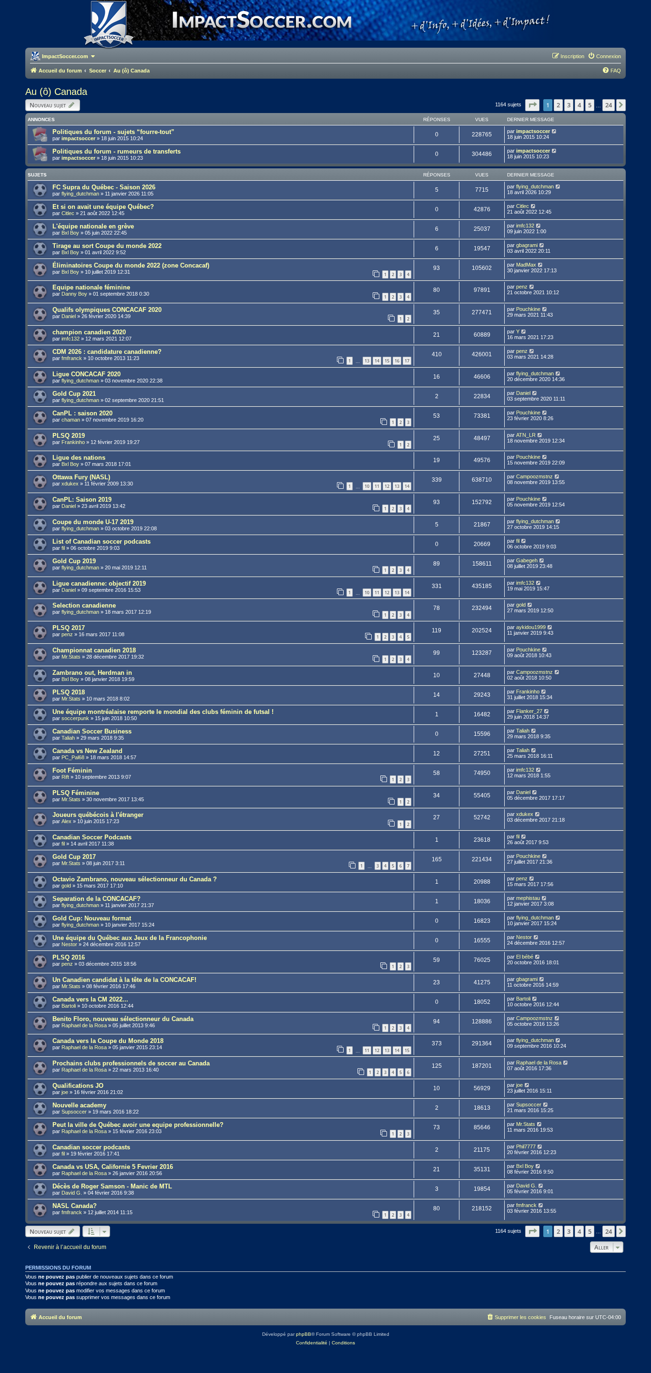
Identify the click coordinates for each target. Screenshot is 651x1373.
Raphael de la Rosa (84, 1025)
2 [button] (558, 105)
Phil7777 (526, 1146)
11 (377, 486)
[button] (532, 105)
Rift (65, 777)
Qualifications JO (77, 1085)
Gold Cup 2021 (74, 393)
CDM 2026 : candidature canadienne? (107, 351)
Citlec (67, 213)
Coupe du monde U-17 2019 (92, 522)
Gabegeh (527, 560)
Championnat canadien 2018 (94, 650)
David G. (71, 1193)
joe (64, 1092)
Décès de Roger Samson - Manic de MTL (112, 1186)
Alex (66, 821)
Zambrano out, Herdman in (92, 672)
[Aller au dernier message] (554, 131)
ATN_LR (526, 435)
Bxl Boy (70, 233)
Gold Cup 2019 (74, 561)
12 (387, 486)
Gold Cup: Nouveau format (91, 918)
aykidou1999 (531, 627)
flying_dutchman (80, 193)
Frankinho (73, 442)
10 (367, 486)
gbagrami (527, 245)
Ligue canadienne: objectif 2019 (99, 583)
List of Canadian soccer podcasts (101, 541)
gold (521, 605)
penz (522, 286)
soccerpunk (75, 718)
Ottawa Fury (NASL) (81, 477)
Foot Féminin (72, 770)
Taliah (68, 738)
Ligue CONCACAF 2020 (86, 374)
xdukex (70, 483)
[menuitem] (604, 56)
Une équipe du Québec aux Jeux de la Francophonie (129, 937)
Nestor (69, 944)
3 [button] (568, 105)
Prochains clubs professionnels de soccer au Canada (131, 1063)
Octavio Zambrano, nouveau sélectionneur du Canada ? (134, 879)
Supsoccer (74, 1112)
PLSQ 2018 (68, 692)
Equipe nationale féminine (91, 287)
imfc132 (525, 225)
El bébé (524, 957)
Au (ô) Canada (56, 91)
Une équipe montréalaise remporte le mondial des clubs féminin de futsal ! (163, 711)
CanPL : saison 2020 (82, 413)
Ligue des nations (78, 457)
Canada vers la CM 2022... (90, 999)
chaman (70, 420)
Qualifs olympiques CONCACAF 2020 (107, 309)
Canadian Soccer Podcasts (92, 837)
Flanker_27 (529, 711)
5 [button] (589, 105)
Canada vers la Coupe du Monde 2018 (107, 1040)
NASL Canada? (74, 1205)
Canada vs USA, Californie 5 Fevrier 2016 (112, 1166)
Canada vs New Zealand (87, 750)
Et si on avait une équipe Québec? (103, 206)
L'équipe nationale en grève (93, 226)
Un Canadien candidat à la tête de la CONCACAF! (124, 979)
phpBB (303, 1334)
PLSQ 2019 (68, 435)
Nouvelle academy (79, 1105)
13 (367, 361)
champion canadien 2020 (89, 332)
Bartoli (68, 1006)
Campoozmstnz (534, 476)
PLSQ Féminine (75, 792)
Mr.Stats (71, 657)
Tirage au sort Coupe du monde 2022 (107, 245)
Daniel (68, 316)
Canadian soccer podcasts (91, 1147)
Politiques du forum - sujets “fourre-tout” (113, 131)
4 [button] (579, 105)
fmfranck (71, 358)
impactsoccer (78, 138)
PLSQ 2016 (68, 957)
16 (397, 361)
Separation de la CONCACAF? (96, 898)
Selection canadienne (84, 605)
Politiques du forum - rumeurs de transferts (116, 151)
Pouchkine (528, 309)
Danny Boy (74, 294)
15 (387, 361)
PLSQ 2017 (68, 627)
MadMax (526, 265)
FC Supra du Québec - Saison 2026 (103, 187)
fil (63, 548)
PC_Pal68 (72, 757)
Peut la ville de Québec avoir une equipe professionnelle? (138, 1124)
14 (377, 361)
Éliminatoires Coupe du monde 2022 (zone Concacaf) (130, 265)
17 (407, 361)
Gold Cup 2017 (74, 856)
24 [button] (608, 105)
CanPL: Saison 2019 (82, 499)
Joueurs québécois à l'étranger (97, 814)
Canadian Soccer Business (92, 731)
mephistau (528, 898)
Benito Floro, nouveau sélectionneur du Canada (122, 1018)
